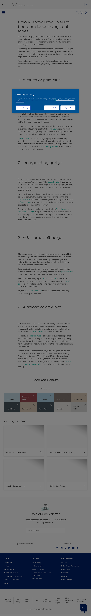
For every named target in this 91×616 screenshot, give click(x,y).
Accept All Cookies (52, 108)
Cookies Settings (23, 108)
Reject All (68, 108)
